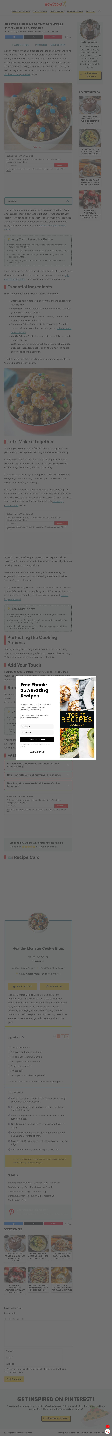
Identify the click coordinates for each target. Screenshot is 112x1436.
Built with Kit (37, 752)
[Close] (93, 679)
